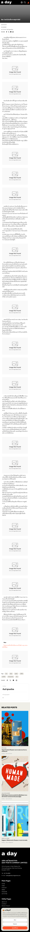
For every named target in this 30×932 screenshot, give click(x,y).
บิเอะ (6, 673)
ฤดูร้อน (16, 673)
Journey (4, 27)
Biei (17, 676)
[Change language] (22, 2)
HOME (3, 884)
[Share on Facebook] (7, 680)
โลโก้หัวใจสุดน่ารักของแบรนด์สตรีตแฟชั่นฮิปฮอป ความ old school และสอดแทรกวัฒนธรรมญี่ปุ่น (14, 795)
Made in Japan (5, 838)
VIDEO (3, 886)
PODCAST (4, 888)
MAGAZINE (4, 892)
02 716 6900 (7, 873)
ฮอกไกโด (3, 676)
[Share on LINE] (13, 680)
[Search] (25, 2)
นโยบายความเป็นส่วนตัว (20, 914)
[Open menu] (28, 2)
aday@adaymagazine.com (13, 875)
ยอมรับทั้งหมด (15, 928)
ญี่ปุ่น (11, 673)
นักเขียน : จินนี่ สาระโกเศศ (7, 753)
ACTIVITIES (4, 894)
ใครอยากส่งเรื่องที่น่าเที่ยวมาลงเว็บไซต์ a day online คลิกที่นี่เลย (14, 646)
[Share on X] (10, 680)
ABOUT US (4, 902)
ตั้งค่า (26, 916)
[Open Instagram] (16, 680)
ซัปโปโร (21, 673)
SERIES (3, 890)
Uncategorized (6, 793)
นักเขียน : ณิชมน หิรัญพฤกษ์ (7, 842)
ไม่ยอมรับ (15, 924)
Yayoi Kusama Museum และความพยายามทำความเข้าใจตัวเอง (14, 750)
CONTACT (4, 904)
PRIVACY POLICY (6, 906)
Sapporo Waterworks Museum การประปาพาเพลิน (14, 840)
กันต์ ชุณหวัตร (9, 29)
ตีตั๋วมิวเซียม (4, 748)
